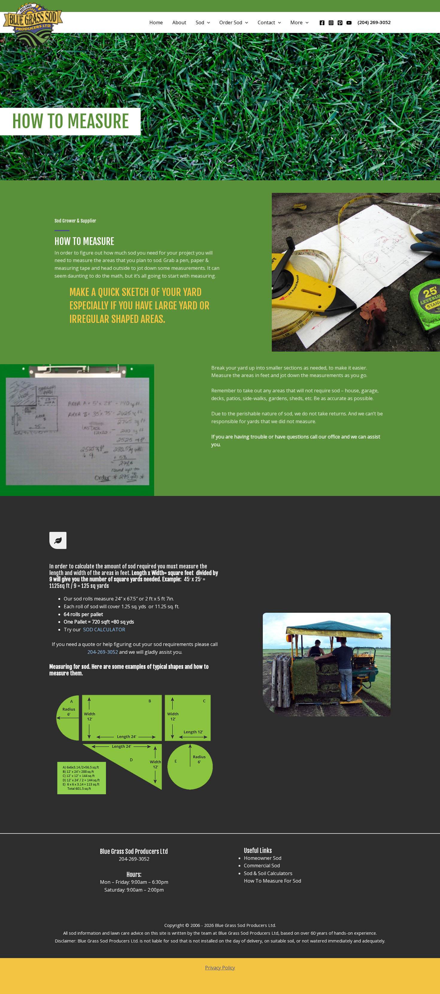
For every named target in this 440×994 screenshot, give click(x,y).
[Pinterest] (340, 22)
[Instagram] (331, 22)
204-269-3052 (134, 859)
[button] (207, 22)
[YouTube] (349, 22)
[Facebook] (322, 22)
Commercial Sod (262, 865)
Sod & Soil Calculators (268, 873)
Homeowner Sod (262, 858)
